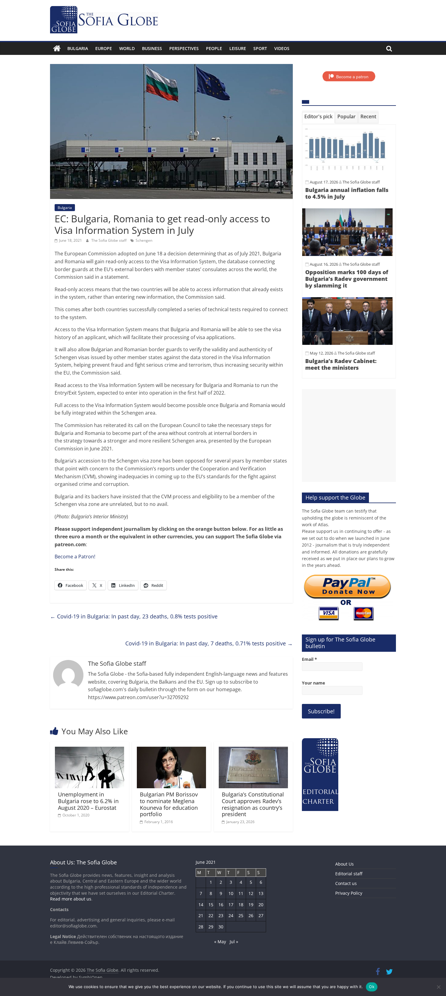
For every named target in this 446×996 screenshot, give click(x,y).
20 (260, 904)
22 (210, 915)
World (127, 48)
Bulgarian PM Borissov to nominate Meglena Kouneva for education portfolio (169, 804)
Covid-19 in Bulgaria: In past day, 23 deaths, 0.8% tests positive (134, 616)
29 (210, 927)
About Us (344, 864)
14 (200, 904)
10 (230, 893)
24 (230, 915)
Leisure (237, 48)
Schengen (144, 240)
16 (220, 904)
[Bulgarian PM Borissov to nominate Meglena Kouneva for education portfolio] (171, 750)
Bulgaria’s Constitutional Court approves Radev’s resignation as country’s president (253, 804)
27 (260, 915)
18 (240, 904)
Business (152, 48)
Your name (313, 683)
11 (240, 893)
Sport (260, 48)
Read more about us (70, 899)
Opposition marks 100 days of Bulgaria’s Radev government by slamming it (346, 278)
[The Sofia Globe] (57, 48)
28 (200, 927)
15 (210, 904)
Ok (371, 986)
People (214, 48)
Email (309, 659)
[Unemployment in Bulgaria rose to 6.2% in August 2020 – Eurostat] (89, 750)
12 (250, 893)
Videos (281, 48)
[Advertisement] (349, 435)
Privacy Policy (348, 893)
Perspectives (184, 48)
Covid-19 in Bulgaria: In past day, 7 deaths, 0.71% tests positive (209, 643)
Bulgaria (77, 48)
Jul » (234, 941)
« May (220, 941)
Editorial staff (348, 874)
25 (240, 915)
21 (200, 915)
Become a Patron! (75, 556)
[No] (438, 987)
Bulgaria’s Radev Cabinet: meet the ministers (341, 364)
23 (220, 915)
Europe (103, 48)
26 (250, 915)
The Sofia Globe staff (109, 240)
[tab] (318, 117)
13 (260, 893)
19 (250, 904)
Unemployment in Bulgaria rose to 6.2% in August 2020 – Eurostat (88, 801)
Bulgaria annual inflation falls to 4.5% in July (346, 193)
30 (220, 927)
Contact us (346, 883)
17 (230, 904)
